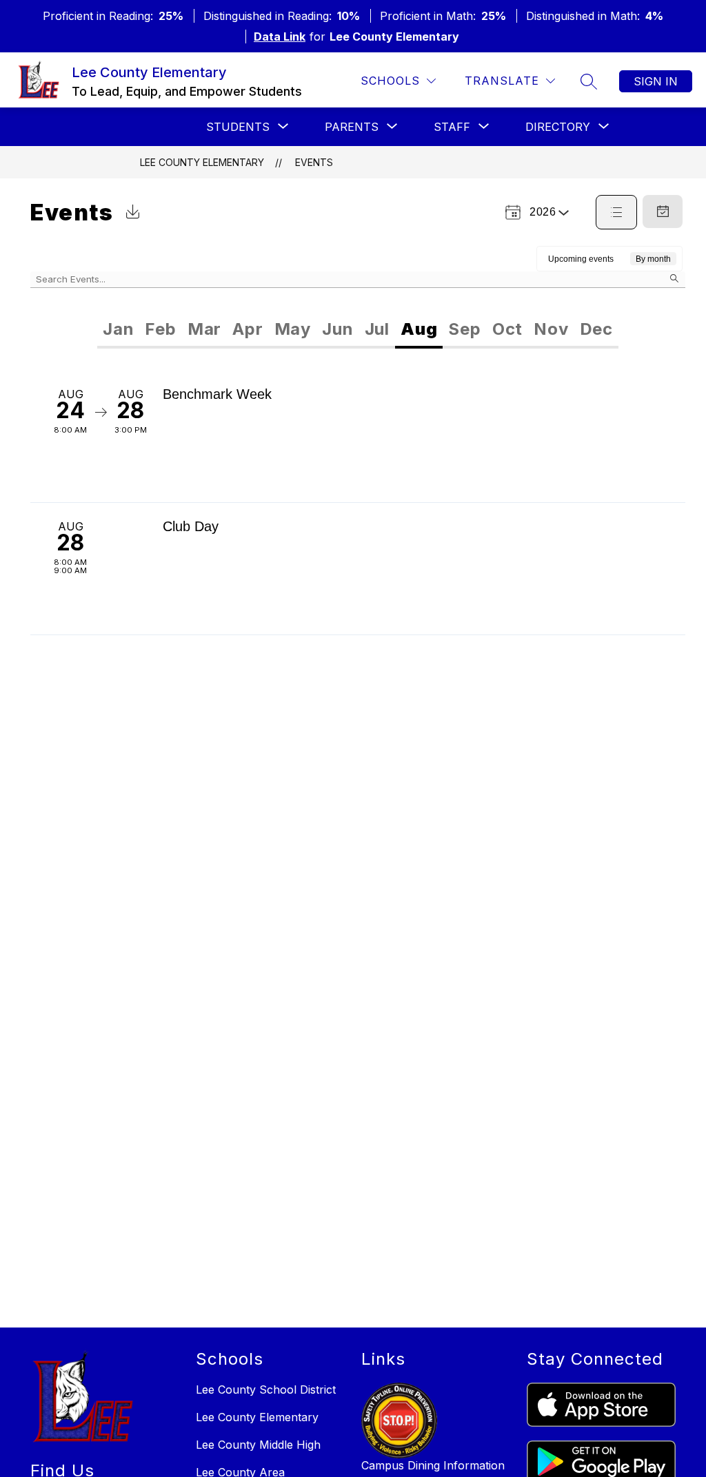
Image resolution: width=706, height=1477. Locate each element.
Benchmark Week (217, 394)
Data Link (279, 36)
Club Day (191, 526)
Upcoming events (581, 259)
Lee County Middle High (258, 1445)
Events (314, 162)
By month (653, 259)
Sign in (656, 81)
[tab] (118, 329)
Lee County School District (266, 1389)
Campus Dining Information (433, 1465)
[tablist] (228, 329)
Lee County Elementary (202, 162)
